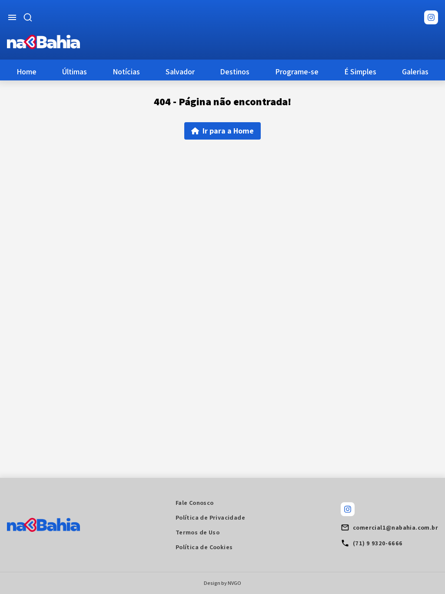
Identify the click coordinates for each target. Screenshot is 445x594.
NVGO (234, 583)
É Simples (360, 72)
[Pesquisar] (28, 17)
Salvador (180, 72)
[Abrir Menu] (12, 17)
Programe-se (297, 72)
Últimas (74, 72)
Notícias (126, 72)
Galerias (415, 72)
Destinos (234, 72)
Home (27, 72)
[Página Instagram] (431, 17)
